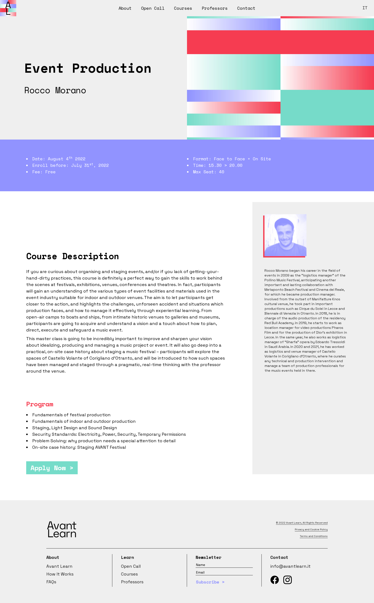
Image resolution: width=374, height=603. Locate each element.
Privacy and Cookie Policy (311, 529)
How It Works (60, 574)
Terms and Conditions (314, 536)
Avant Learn (293, 522)
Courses (129, 574)
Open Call (131, 566)
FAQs (51, 582)
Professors (132, 582)
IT (365, 8)
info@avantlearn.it (290, 566)
